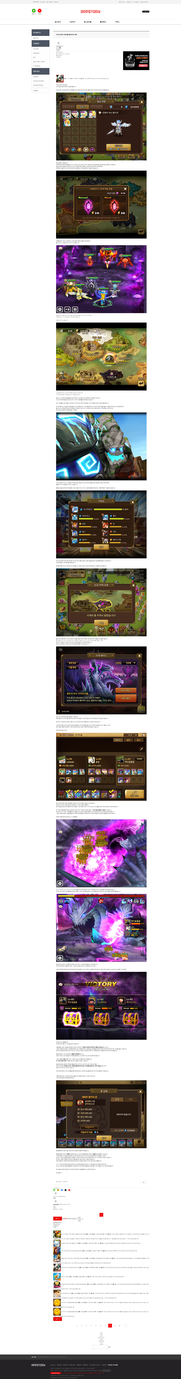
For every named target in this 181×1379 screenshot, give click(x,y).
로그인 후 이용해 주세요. (59, 1196)
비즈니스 (80, 1219)
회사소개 (52, 1365)
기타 (54, 1227)
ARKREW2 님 (59, 46)
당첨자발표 (36, 53)
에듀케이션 (56, 1224)
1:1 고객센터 (135, 2)
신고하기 (58, 57)
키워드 (101, 1336)
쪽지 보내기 (59, 55)
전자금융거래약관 (38, 85)
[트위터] (65, 1190)
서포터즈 (56, 2)
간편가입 (128, 2)
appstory (38, 1364)
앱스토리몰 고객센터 (39, 61)
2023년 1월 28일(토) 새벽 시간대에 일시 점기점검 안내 (51, 1357)
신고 (54, 1206)
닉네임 (101, 1344)
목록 (144, 1182)
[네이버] (54, 1190)
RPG (89, 78)
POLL (118, 22)
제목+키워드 (101, 1337)
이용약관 (35, 76)
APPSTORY (36, 2)
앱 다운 (107, 78)
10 (119, 1325)
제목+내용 (101, 1341)
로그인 (123, 2)
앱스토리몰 (49, 2)
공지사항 (35, 49)
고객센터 (103, 1365)
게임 (79, 1221)
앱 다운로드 (145, 2)
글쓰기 (58, 1218)
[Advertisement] (39, 122)
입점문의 (79, 1365)
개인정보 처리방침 (38, 81)
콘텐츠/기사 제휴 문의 (69, 1365)
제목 (101, 1334)
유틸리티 (56, 1226)
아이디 (101, 1342)
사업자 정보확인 (106, 1370)
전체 (79, 1217)
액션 (92, 78)
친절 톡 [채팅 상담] (55, 1373)
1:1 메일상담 (36, 66)
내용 (101, 1339)
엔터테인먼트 (57, 1222)
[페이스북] (62, 1190)
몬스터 (95, 78)
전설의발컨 (56, 1204)
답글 (54, 1207)
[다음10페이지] (126, 1326)
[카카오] (58, 1190)
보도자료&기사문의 (94, 1365)
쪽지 (34, 57)
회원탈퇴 (35, 90)
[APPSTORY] (90, 12)
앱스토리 (43, 2)
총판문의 (85, 1365)
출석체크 (103, 22)
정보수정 (35, 38)
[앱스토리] (69, 1190)
